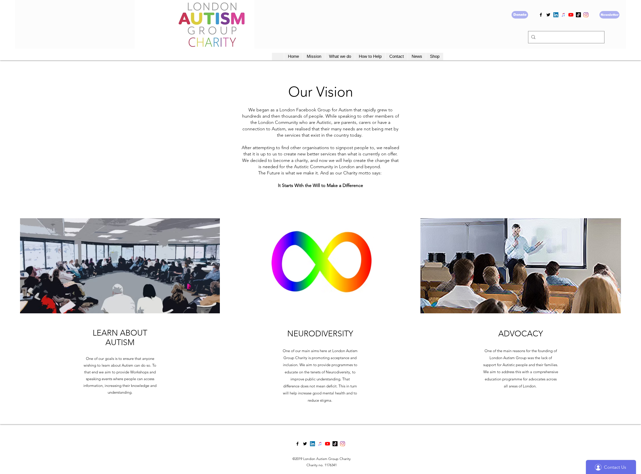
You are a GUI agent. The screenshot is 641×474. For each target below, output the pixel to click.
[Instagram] (585, 14)
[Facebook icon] (540, 14)
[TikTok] (578, 14)
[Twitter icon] (548, 14)
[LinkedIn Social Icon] (555, 14)
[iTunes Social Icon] (563, 14)
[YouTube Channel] (570, 14)
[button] (314, 56)
